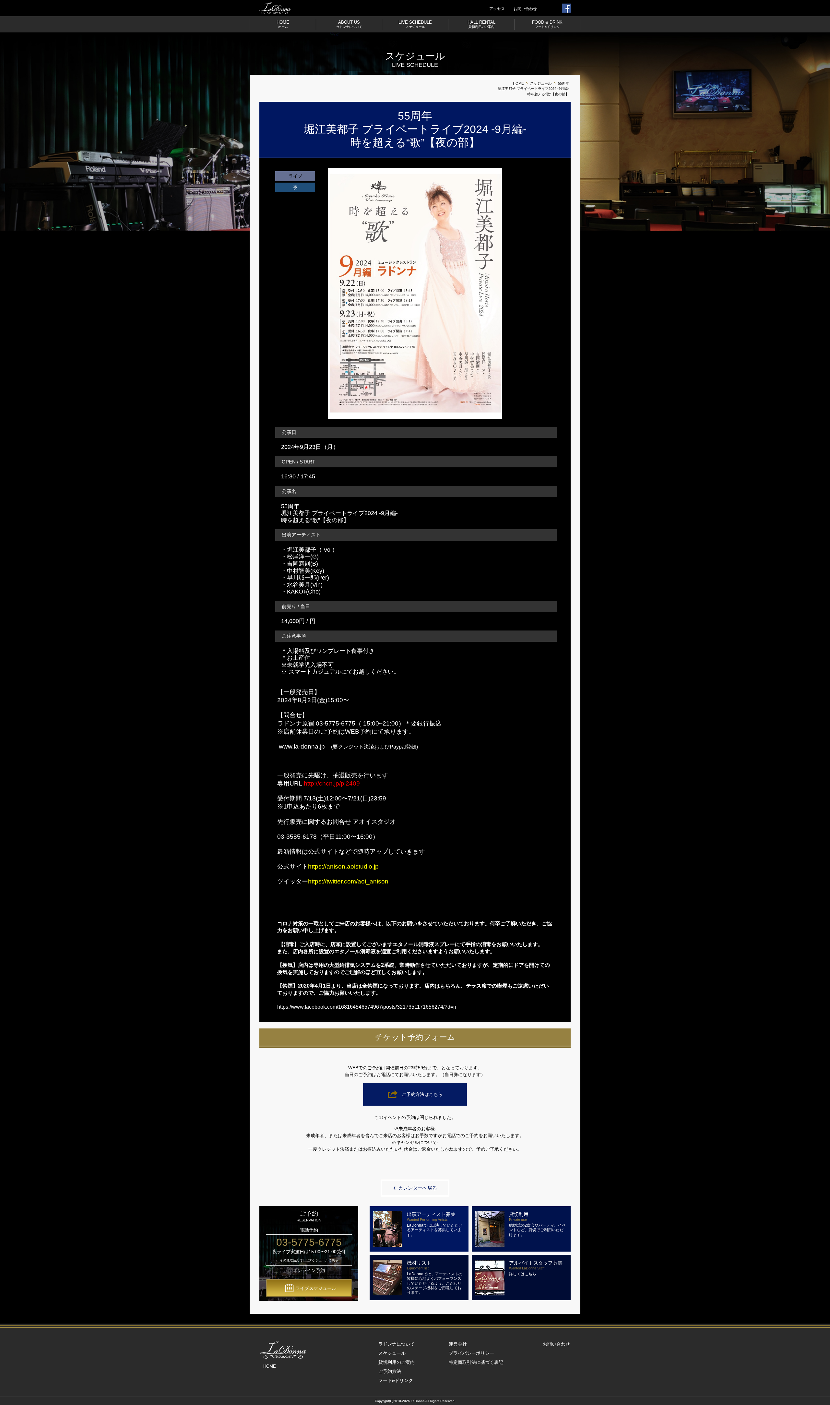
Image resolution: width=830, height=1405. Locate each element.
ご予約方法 (389, 1371)
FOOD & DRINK (547, 24)
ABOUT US (349, 24)
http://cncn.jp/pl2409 (332, 783)
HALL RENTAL (481, 24)
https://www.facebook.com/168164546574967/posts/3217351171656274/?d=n (366, 1007)
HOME (283, 24)
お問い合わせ (525, 8)
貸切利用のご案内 (396, 1362)
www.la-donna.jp (302, 746)
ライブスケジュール (315, 1288)
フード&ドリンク (395, 1380)
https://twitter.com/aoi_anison (348, 881)
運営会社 (458, 1344)
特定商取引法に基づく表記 (476, 1362)
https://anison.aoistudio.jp (343, 866)
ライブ (295, 176)
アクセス (497, 8)
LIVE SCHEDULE (415, 24)
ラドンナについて (396, 1344)
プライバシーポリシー (471, 1353)
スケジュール (540, 83)
